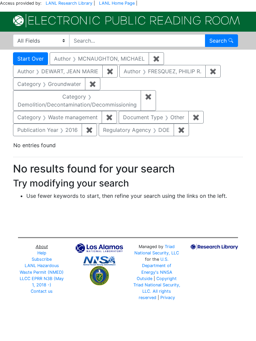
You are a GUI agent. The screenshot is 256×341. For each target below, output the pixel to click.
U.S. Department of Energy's (156, 265)
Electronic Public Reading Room (126, 20)
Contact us (42, 291)
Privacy (167, 297)
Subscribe (42, 259)
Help (41, 252)
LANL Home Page (117, 3)
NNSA (166, 272)
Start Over (30, 58)
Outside (144, 278)
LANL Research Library (69, 3)
